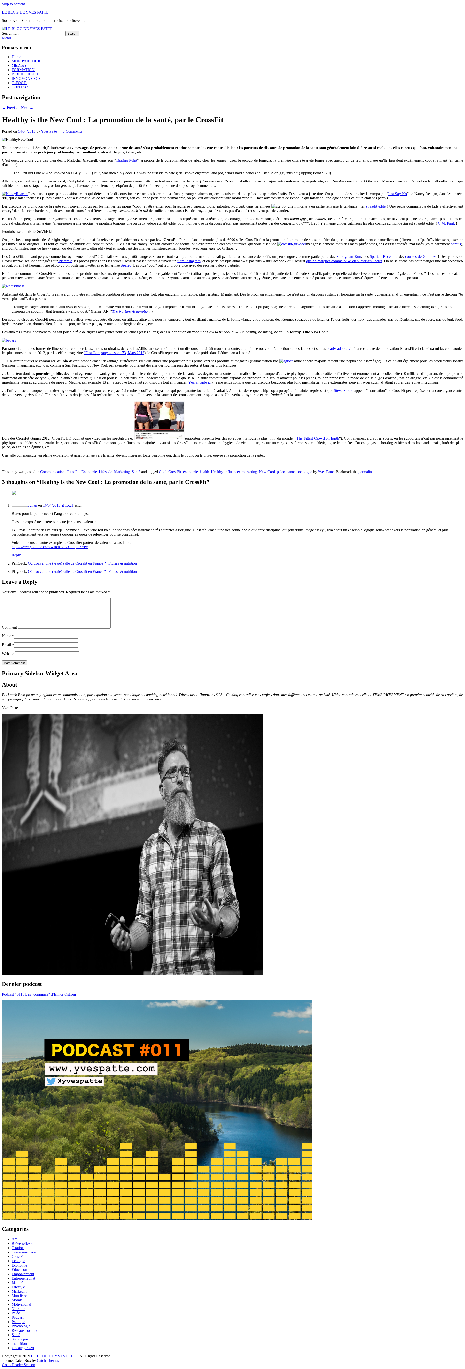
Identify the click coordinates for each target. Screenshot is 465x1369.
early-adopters (339, 348)
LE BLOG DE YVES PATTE (25, 12)
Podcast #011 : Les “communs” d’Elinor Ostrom (39, 994)
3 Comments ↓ (74, 131)
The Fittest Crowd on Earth (317, 438)
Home (16, 57)
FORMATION (23, 70)
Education (19, 1269)
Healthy (217, 472)
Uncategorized (23, 1348)
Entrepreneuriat (23, 1278)
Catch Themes (48, 1360)
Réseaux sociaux (24, 1330)
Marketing (122, 472)
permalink (366, 472)
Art (14, 1239)
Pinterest (65, 261)
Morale (17, 1300)
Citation (18, 1248)
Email (6, 645)
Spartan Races (381, 257)
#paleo (126, 265)
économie (190, 472)
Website (8, 654)
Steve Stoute (343, 390)
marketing (249, 472)
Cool (162, 472)
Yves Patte (49, 131)
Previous (11, 108)
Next (27, 108)
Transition (19, 1343)
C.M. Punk (446, 223)
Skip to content (13, 4)
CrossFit (73, 472)
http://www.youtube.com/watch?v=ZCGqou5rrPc (50, 547)
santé (291, 472)
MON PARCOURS (27, 61)
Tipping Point (126, 160)
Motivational (21, 1304)
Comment (9, 627)
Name (6, 636)
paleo (281, 472)
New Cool (267, 472)
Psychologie (21, 1326)
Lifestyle (105, 472)
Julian (32, 505)
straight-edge (376, 206)
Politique (18, 1322)
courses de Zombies (420, 257)
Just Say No (397, 194)
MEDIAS (19, 65)
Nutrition (18, 1309)
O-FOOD (19, 83)
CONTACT (21, 87)
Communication (52, 472)
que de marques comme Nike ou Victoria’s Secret (344, 261)
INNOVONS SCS (26, 78)
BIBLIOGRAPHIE (27, 74)
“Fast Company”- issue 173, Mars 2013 (114, 353)
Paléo (16, 1313)
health (204, 472)
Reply (18, 555)
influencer (232, 472)
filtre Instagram (188, 261)
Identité (17, 1283)
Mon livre (19, 1296)
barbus (456, 244)
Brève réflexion (23, 1243)
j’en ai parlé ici (200, 382)
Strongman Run (348, 257)
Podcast (17, 1317)
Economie (89, 472)
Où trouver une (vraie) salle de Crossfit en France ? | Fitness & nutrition (82, 563)
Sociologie (20, 1339)
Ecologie (18, 1261)
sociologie (304, 472)
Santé (136, 472)
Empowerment (23, 1274)
